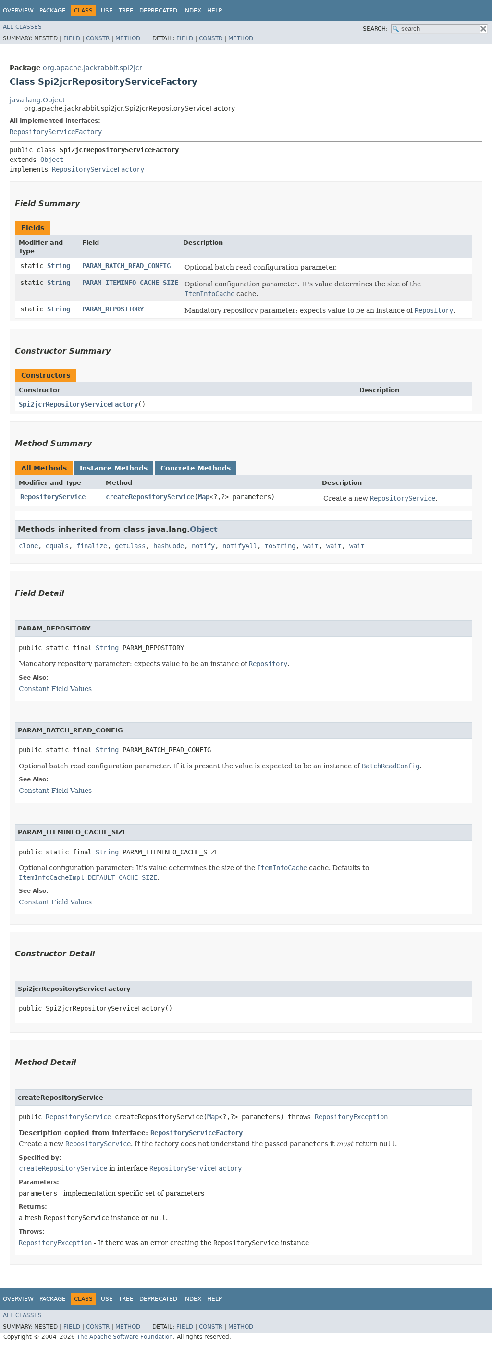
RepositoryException (351, 1117)
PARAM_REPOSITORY (113, 309)
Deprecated (158, 10)
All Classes (22, 27)
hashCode (168, 546)
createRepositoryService (150, 497)
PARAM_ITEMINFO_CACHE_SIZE (130, 282)
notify (203, 546)
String (58, 266)
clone (28, 546)
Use (107, 10)
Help (214, 10)
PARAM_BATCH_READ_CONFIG (126, 266)
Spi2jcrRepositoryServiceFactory (78, 404)
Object (51, 159)
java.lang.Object (37, 100)
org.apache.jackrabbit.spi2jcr (92, 68)
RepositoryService (53, 497)
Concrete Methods (195, 468)
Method (127, 38)
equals (57, 546)
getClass (130, 546)
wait (311, 546)
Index (192, 10)
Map (203, 497)
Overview (18, 10)
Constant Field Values (55, 688)
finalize (91, 546)
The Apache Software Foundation (125, 1337)
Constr (98, 38)
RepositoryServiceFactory (56, 132)
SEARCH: (375, 28)
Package (52, 10)
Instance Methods (114, 468)
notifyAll (239, 546)
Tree (126, 10)
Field (71, 38)
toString (280, 546)
